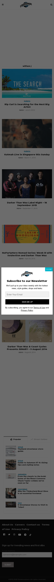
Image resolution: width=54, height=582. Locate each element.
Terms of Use (39, 307)
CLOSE (49, 269)
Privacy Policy (27, 310)
